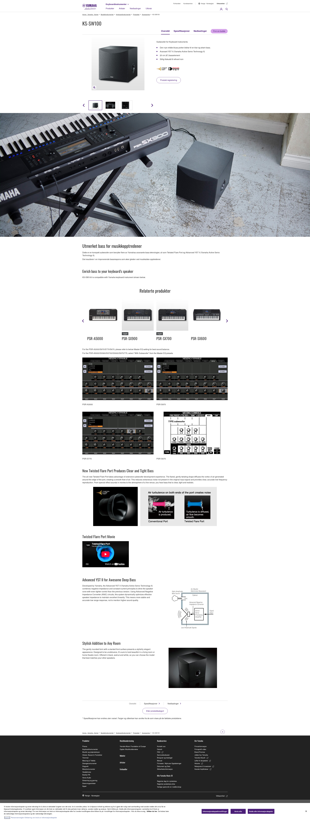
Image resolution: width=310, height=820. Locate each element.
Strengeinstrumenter (89, 763)
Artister (122, 8)
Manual (159, 760)
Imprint (7, 817)
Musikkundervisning (127, 740)
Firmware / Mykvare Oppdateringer (169, 763)
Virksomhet (221, 3)
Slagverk (85, 766)
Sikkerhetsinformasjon (165, 769)
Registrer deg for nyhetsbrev (167, 781)
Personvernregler (17, 817)
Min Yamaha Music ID (165, 775)
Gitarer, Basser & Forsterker (92, 755)
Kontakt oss (161, 746)
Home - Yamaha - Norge (90, 14)
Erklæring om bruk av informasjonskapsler (41, 817)
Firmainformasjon (200, 746)
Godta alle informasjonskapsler (261, 811)
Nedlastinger (135, 8)
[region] (155, 811)
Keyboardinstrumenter (116, 4)
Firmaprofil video (200, 749)
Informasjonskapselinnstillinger (215, 811)
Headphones (86, 772)
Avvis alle (238, 811)
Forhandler (177, 3)
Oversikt (165, 31)
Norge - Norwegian (207, 3)
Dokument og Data (163, 766)
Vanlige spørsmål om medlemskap (169, 787)
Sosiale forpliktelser (201, 769)
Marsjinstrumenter (88, 769)
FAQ (158, 752)
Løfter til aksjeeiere (201, 760)
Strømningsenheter (89, 783)
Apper (84, 786)
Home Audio (86, 777)
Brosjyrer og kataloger (164, 758)
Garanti (159, 749)
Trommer (85, 758)
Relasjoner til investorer (202, 766)
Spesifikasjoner (182, 31)
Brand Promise (199, 752)
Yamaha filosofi (199, 758)
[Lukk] (306, 811)
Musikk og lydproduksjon (91, 752)
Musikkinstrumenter (107, 14)
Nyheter (122, 755)
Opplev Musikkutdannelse (129, 749)
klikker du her (152, 811)
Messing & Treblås (88, 760)
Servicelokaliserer (163, 755)
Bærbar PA (86, 775)
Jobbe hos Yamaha (201, 755)
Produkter (110, 8)
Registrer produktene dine (166, 784)
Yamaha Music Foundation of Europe (133, 746)
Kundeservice (188, 3)
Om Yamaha (198, 740)
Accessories (146, 14)
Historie (197, 763)
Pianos (84, 746)
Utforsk (149, 8)
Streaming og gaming (89, 780)
